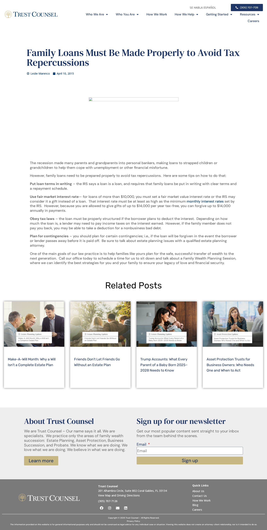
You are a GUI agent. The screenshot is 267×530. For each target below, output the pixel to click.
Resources (247, 14)
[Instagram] (109, 507)
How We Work (156, 14)
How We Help (184, 14)
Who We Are (95, 14)
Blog (195, 505)
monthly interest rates (205, 201)
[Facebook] (101, 507)
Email (142, 444)
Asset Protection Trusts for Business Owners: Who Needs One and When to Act (230, 365)
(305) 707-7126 (107, 501)
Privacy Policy (133, 521)
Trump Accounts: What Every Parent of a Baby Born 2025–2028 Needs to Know (163, 365)
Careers (253, 21)
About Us (198, 491)
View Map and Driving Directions (119, 495)
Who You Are (125, 14)
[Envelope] (117, 507)
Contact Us (200, 496)
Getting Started (217, 14)
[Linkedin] (125, 507)
